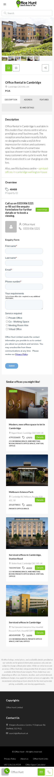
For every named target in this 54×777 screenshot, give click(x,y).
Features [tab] (44, 99)
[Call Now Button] (7, 771)
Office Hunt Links (40, 758)
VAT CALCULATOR (12, 764)
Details (39, 437)
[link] (27, 403)
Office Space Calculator (35, 764)
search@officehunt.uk (18, 733)
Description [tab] (11, 99)
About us (24, 758)
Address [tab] (28, 99)
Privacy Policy (10, 758)
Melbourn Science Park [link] (21, 492)
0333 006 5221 (31, 228)
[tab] (8, 67)
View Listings (42, 210)
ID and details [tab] (27, 107)
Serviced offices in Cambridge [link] (25, 622)
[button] (45, 67)
